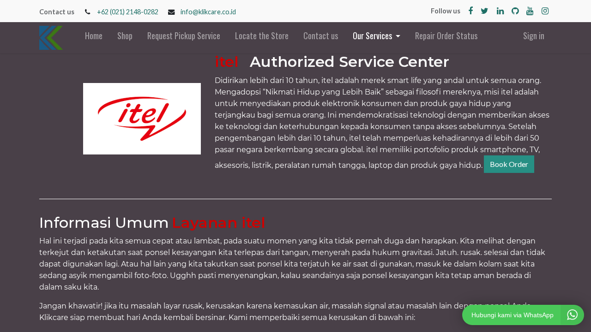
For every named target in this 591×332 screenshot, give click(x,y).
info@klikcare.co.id (208, 12)
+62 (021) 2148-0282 (127, 12)
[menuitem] (94, 37)
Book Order (509, 164)
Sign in (533, 36)
